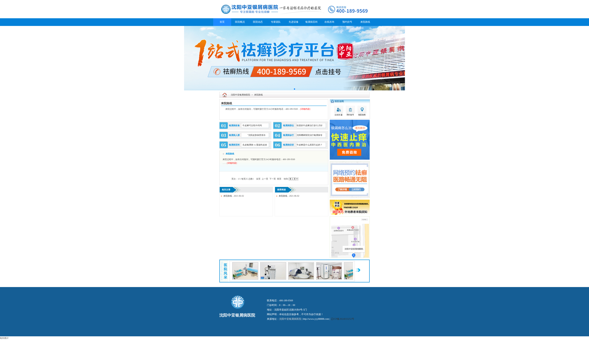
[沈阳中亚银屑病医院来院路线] (365, 219)
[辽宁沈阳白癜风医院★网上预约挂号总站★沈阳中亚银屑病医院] (294, 2)
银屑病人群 (234, 135)
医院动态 (258, 22)
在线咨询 (329, 22)
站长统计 (4, 338)
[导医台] (301, 264)
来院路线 (365, 22)
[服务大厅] (273, 264)
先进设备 (293, 22)
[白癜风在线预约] (350, 121)
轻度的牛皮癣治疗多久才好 (309, 125)
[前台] (245, 264)
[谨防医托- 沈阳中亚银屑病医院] (350, 201)
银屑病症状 (288, 145)
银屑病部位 (288, 125)
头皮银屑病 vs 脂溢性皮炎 (255, 145)
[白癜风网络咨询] (347, 58)
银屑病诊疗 (288, 135)
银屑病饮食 (234, 125)
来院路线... (228, 196)
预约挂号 (347, 22)
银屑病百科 (311, 22)
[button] (294, 89)
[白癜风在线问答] (350, 163)
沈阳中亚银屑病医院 (240, 95)
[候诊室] (329, 264)
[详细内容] (305, 109)
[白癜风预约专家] (350, 101)
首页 (222, 22)
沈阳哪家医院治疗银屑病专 (309, 135)
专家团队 (276, 22)
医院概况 (240, 22)
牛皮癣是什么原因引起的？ (309, 145)
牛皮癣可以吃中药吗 (252, 125)
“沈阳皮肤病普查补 (254, 135)
